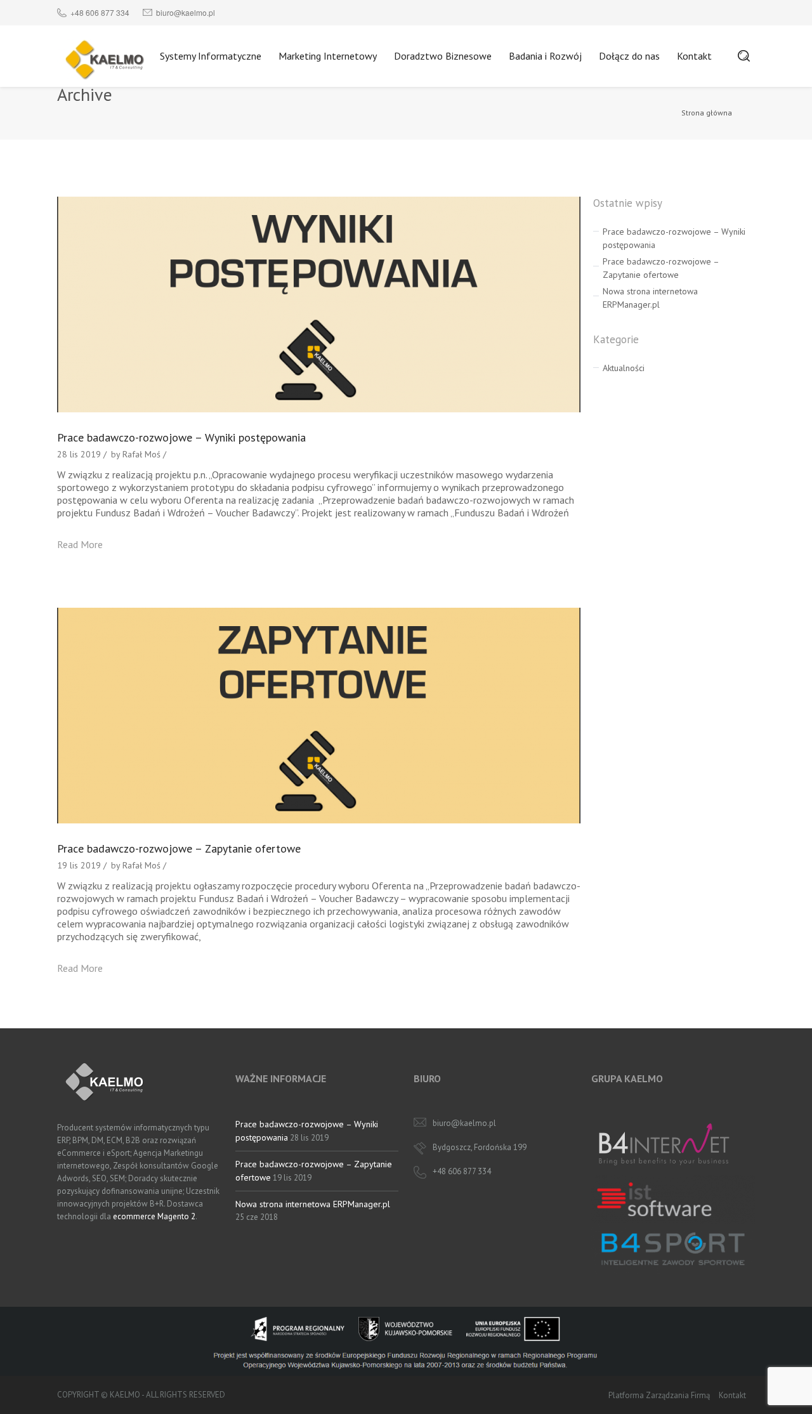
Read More (80, 544)
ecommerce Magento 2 (154, 1216)
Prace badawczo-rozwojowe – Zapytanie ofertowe (179, 848)
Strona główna (706, 112)
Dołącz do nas (629, 55)
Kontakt (694, 55)
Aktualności (624, 368)
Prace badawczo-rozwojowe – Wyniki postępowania (181, 437)
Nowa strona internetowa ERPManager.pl (312, 1204)
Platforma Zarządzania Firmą (659, 1395)
